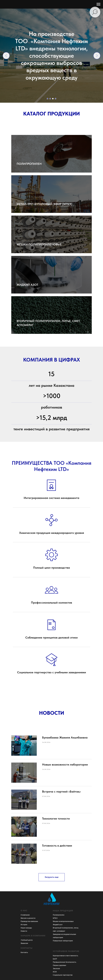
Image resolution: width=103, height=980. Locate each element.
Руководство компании (29, 921)
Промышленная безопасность (64, 962)
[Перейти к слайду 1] (47, 98)
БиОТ (55, 959)
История (24, 925)
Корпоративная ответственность (65, 956)
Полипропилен (58, 915)
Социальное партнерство (63, 975)
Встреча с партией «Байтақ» (61, 791)
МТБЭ (55, 918)
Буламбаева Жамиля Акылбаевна (65, 737)
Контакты (24, 952)
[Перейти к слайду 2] (50, 98)
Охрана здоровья (59, 965)
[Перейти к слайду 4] (55, 98)
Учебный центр (27, 940)
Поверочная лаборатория (63, 941)
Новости (24, 931)
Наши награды (26, 928)
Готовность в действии (57, 845)
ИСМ (55, 972)
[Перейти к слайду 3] (53, 98)
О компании (25, 915)
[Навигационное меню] (98, 4)
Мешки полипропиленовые (63, 921)
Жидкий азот (58, 925)
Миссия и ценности (28, 918)
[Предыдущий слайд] (6, 55)
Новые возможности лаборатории (65, 764)
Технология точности (56, 818)
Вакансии (24, 943)
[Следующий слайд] (96, 55)
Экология (56, 969)
